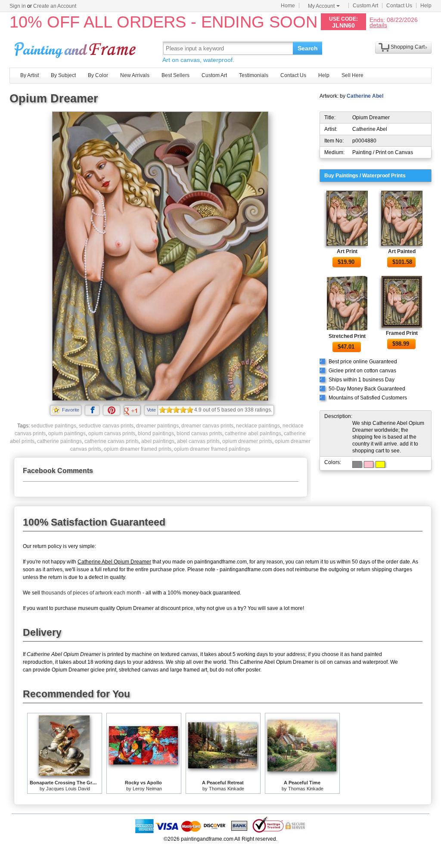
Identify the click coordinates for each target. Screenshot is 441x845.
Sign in (17, 6)
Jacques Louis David (68, 788)
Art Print (347, 251)
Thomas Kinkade (226, 788)
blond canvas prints (199, 433)
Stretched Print (347, 336)
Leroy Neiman (147, 788)
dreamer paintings (157, 426)
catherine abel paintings (253, 433)
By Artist (29, 75)
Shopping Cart (408, 47)
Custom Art (365, 6)
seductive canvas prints (106, 426)
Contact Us (399, 6)
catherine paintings (59, 441)
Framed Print (402, 333)
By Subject (63, 75)
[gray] (357, 464)
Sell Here (352, 75)
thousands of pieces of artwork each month (91, 593)
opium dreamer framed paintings (212, 449)
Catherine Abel (365, 96)
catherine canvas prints (111, 441)
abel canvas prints (198, 441)
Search (308, 48)
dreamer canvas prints (207, 426)
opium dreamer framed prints (137, 449)
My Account (321, 6)
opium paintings (67, 433)
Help (426, 6)
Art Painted (402, 251)
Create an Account (54, 6)
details (378, 24)
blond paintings (156, 433)
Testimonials (253, 75)
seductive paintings (53, 426)
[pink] (368, 464)
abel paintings (157, 441)
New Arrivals (134, 75)
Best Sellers (175, 75)
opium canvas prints (111, 433)
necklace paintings (258, 426)
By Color (98, 75)
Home (288, 6)
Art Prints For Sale (76, 48)
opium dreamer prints (247, 441)
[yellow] (380, 464)
